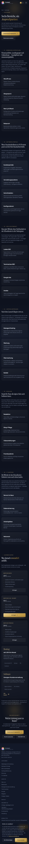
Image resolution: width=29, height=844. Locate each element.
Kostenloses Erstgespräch (9, 33)
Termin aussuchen (8, 736)
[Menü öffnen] (26, 2)
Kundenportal (4, 811)
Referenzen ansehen (8, 38)
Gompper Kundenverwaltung (8, 786)
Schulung (3, 773)
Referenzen (4, 784)
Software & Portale (5, 766)
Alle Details (5, 694)
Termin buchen (4, 789)
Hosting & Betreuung (6, 771)
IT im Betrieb (4, 775)
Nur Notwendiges (8, 840)
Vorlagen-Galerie (5, 796)
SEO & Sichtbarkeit (5, 768)
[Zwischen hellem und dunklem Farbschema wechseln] (22, 3)
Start (2, 10)
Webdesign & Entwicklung (7, 764)
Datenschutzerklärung (14, 836)
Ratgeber (3, 793)
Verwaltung (4, 813)
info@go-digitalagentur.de (7, 805)
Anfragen (14, 590)
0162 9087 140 (21, 736)
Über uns (3, 782)
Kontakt (3, 791)
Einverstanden (20, 840)
